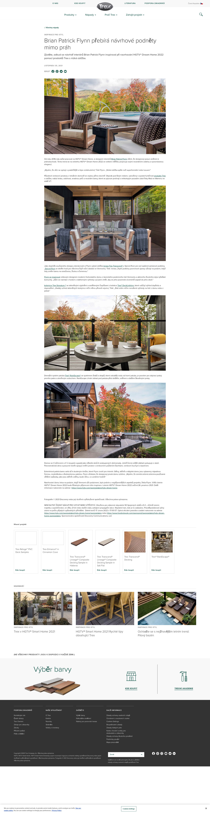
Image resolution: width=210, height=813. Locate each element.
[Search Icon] (201, 14)
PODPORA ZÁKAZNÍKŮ (155, 3)
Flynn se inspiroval (52, 277)
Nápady (89, 15)
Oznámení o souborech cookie (117, 718)
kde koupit (79, 3)
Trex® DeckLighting (126, 285)
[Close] (206, 808)
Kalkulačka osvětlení (83, 718)
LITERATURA (130, 3)
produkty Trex (160, 175)
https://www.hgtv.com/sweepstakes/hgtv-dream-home (94, 488)
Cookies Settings (129, 809)
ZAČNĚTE (80, 710)
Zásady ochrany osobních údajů (118, 715)
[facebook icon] (53, 71)
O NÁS (55, 3)
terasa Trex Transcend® (113, 266)
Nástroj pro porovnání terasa (86, 721)
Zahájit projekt (134, 15)
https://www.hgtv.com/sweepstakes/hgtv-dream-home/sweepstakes (73, 513)
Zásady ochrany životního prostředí (119, 736)
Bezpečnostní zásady (114, 724)
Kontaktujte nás (19, 715)
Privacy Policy (56, 810)
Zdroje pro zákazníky (21, 724)
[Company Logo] (105, 6)
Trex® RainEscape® (73, 375)
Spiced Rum (50, 268)
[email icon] (65, 71)
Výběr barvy (80, 715)
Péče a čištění (19, 734)
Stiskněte (49, 724)
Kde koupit (20, 570)
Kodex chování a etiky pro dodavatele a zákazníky (116, 731)
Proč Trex (110, 15)
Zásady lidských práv (114, 727)
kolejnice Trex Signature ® (55, 285)
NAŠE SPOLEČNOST (54, 710)
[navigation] (105, 3)
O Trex (48, 715)
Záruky (16, 727)
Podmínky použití (112, 739)
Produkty (69, 15)
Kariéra (48, 718)
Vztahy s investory (52, 727)
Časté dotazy (19, 718)
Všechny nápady (52, 28)
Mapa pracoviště (112, 742)
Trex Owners (18, 721)
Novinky (49, 721)
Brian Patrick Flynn (119, 159)
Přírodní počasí (19, 730)
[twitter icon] (61, 71)
